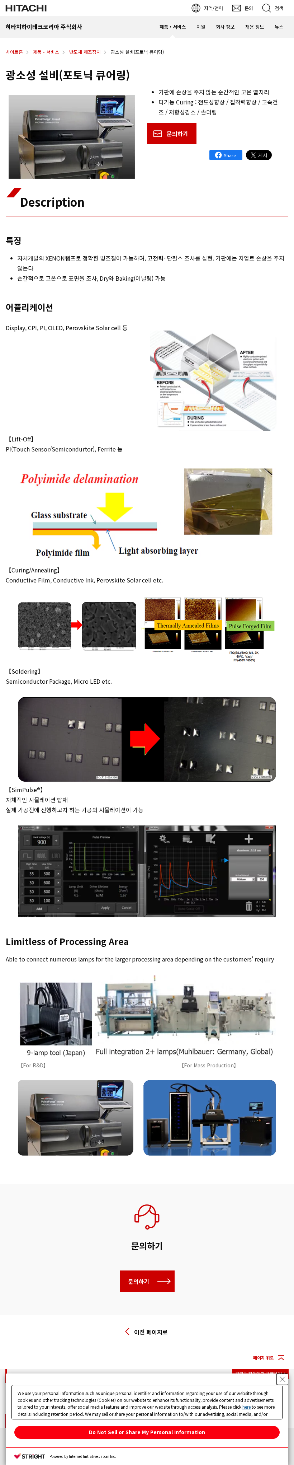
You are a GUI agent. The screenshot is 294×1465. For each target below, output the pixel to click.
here (246, 1407)
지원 (200, 26)
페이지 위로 (263, 1357)
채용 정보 (254, 26)
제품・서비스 (173, 26)
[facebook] (225, 155)
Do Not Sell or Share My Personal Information (147, 1432)
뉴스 (279, 26)
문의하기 (177, 133)
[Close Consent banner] (282, 1379)
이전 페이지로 (151, 1332)
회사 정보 (225, 26)
